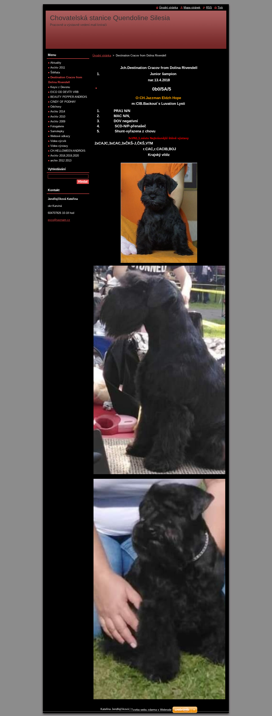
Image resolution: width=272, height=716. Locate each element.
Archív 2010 (57, 116)
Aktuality (55, 62)
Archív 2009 (57, 121)
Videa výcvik (58, 141)
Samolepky (57, 131)
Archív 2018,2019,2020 (64, 155)
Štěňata (55, 72)
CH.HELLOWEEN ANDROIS (67, 150)
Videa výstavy (59, 145)
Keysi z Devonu (60, 87)
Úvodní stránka (101, 55)
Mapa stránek (192, 7)
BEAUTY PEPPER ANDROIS (68, 96)
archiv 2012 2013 (60, 160)
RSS (209, 7)
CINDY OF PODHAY (63, 101)
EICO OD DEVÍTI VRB (64, 92)
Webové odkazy (60, 136)
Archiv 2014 (57, 111)
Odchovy (55, 106)
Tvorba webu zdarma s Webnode (151, 709)
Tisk (220, 7)
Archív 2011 (57, 67)
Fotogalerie (57, 126)
